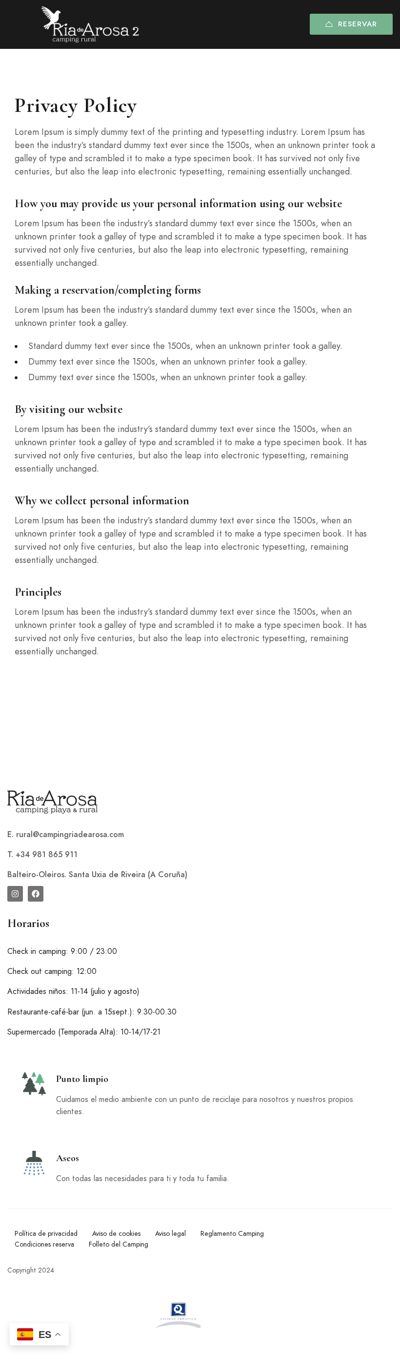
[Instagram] (15, 894)
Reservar (357, 24)
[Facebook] (35, 894)
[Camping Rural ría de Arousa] (90, 24)
